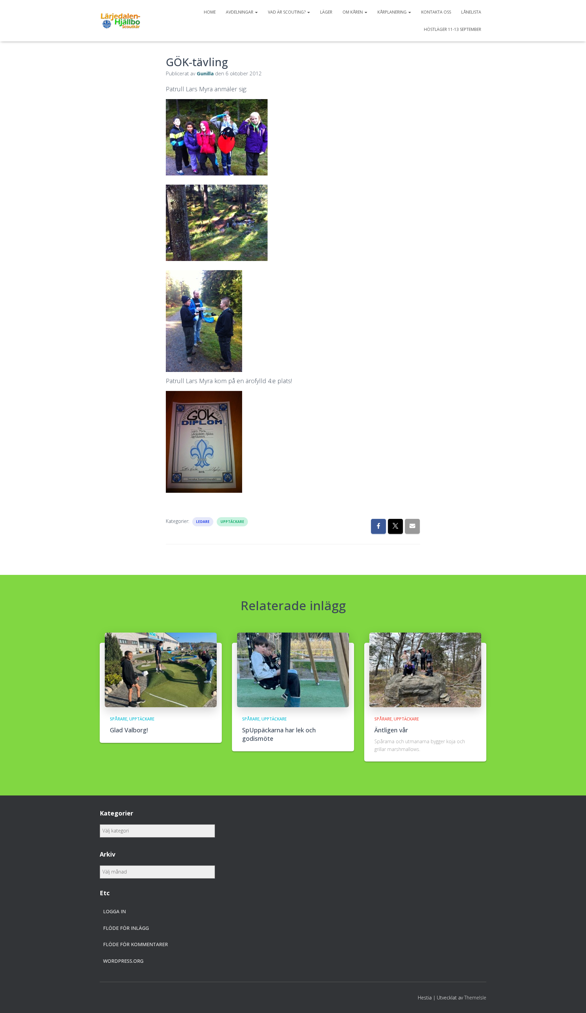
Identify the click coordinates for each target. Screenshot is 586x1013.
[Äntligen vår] (425, 669)
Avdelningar (240, 12)
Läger (326, 12)
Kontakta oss (436, 12)
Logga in (114, 911)
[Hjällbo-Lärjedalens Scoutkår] (120, 20)
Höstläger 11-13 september (452, 29)
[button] (256, 12)
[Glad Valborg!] (161, 669)
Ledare (203, 521)
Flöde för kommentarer (135, 944)
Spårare (118, 719)
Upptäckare (232, 521)
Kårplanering (392, 12)
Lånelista (471, 12)
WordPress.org (123, 961)
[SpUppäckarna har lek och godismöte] (293, 669)
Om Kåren (353, 12)
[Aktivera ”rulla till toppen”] (572, 999)
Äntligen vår (391, 730)
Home (210, 12)
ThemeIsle (475, 997)
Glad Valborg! (129, 730)
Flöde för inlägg (126, 928)
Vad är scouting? (287, 12)
